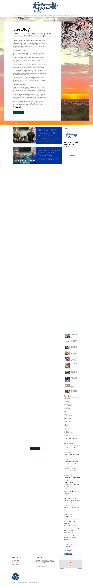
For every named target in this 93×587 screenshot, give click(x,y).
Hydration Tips (67, 539)
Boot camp (74, 468)
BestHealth (66, 466)
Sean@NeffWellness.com (41, 566)
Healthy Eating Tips (75, 528)
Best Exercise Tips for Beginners (71, 461)
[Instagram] (20, 107)
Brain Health (66, 470)
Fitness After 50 (67, 507)
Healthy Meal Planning (69, 535)
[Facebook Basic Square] (67, 554)
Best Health (66, 463)
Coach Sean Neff (67, 484)
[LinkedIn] (18, 107)
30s (76, 440)
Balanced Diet (76, 454)
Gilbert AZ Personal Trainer (70, 521)
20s (73, 440)
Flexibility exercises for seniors (70, 512)
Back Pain (66, 450)
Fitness (72, 505)
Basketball (66, 459)
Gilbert (76, 519)
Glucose (65, 523)
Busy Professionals (68, 473)
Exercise (71, 493)
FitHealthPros (67, 505)
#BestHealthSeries (68, 440)
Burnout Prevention (74, 470)
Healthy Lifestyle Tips (68, 532)
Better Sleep (72, 466)
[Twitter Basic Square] (65, 554)
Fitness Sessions (75, 507)
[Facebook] (13, 107)
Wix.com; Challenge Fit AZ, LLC (33, 582)
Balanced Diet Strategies (69, 457)
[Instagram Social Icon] (69, 554)
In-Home (78, 541)
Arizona (71, 443)
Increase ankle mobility (69, 546)
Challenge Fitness (76, 477)
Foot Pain (70, 514)
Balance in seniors (68, 454)
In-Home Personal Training (70, 544)
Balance (70, 450)
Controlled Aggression (69, 486)
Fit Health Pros (67, 502)
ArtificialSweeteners (68, 447)
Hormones (77, 535)
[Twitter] (16, 107)
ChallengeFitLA (75, 479)
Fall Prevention (72, 500)
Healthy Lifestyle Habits (69, 530)
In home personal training (69, 541)
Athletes (75, 447)
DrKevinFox (73, 491)
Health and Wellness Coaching (70, 525)
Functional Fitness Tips (69, 519)
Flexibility (66, 509)
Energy (78, 491)
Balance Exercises (67, 452)
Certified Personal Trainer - (70, 475)
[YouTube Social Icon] (71, 554)
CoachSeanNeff (75, 484)
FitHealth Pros (74, 502)
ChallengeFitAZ (67, 479)
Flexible (65, 514)
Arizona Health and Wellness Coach (72, 445)
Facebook (66, 500)
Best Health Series (74, 463)
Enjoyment (66, 493)
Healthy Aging (67, 528)
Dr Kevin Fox (67, 491)
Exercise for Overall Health (70, 498)
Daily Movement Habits (69, 489)
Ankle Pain (66, 443)
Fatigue (78, 500)
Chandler (66, 482)
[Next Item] (77, 135)
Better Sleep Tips (67, 468)
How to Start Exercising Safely (70, 537)
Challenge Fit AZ (67, 477)
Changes (71, 482)
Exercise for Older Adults (69, 496)
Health (69, 523)
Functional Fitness (68, 516)
